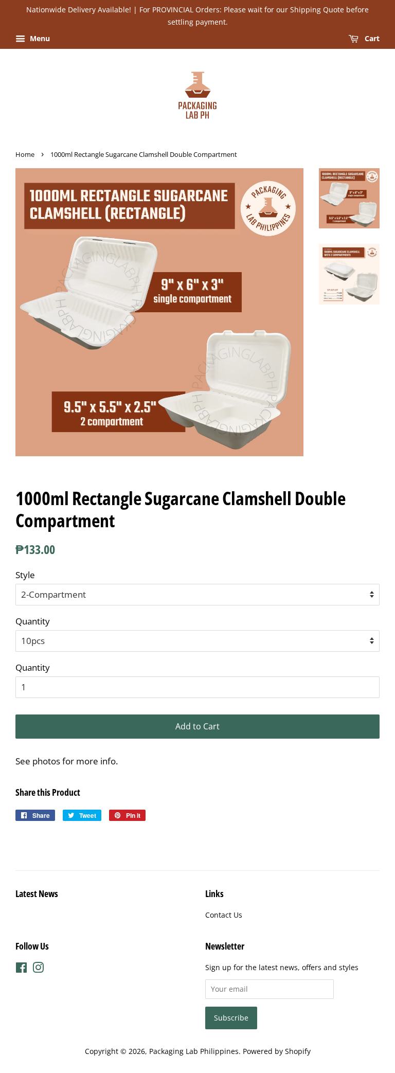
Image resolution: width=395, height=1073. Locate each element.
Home (24, 154)
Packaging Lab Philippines (194, 1051)
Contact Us (223, 915)
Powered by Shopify (277, 1051)
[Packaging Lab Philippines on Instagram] (38, 969)
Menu (39, 38)
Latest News (36, 893)
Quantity (32, 621)
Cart (371, 38)
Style (25, 575)
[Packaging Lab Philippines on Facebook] (21, 969)
